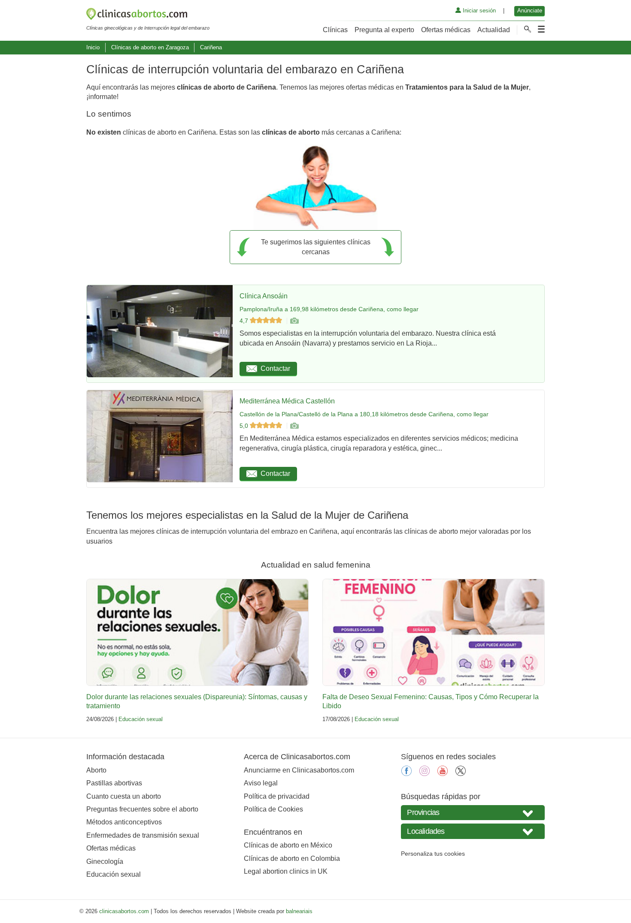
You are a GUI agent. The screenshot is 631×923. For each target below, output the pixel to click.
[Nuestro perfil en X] (460, 773)
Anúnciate (529, 10)
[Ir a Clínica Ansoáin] (294, 321)
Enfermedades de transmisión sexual (142, 835)
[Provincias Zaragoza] (473, 812)
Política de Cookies (273, 809)
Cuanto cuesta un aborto (123, 796)
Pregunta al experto (384, 29)
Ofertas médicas (445, 29)
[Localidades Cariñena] (473, 831)
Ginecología (104, 861)
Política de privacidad (276, 796)
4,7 (245, 320)
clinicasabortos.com (124, 911)
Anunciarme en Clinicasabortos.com (299, 770)
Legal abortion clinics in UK (286, 871)
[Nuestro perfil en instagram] (424, 773)
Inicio (93, 47)
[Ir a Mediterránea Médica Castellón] (294, 426)
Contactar (275, 368)
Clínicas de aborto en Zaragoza (150, 47)
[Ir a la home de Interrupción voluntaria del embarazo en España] (147, 15)
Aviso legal (261, 783)
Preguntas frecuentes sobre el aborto (142, 809)
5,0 (245, 425)
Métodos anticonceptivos (124, 822)
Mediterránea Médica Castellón (287, 401)
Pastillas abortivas (114, 783)
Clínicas (335, 29)
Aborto (96, 770)
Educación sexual (140, 719)
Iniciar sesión (478, 10)
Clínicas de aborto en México (288, 845)
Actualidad (493, 29)
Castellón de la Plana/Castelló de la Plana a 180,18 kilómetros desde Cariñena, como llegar (364, 414)
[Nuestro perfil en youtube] (442, 773)
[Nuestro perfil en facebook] (406, 773)
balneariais (299, 911)
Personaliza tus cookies (433, 853)
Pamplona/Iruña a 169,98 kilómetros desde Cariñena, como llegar (329, 309)
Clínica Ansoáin (264, 296)
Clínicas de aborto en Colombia (292, 858)
